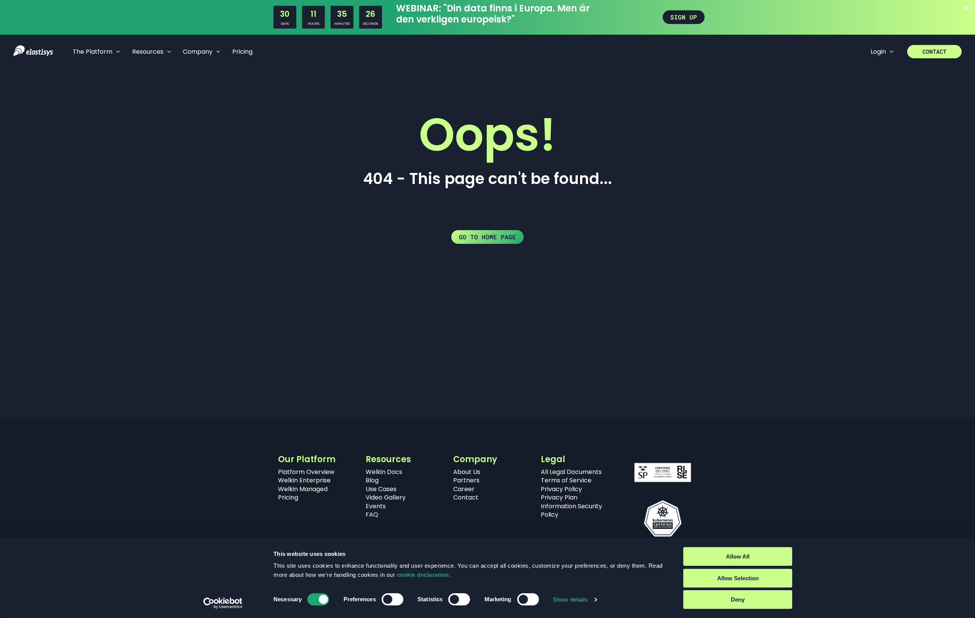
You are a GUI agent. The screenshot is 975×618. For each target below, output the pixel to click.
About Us (466, 472)
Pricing (288, 497)
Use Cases (381, 489)
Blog (372, 480)
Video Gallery (386, 497)
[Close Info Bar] (966, 9)
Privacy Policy (561, 489)
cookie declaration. (424, 575)
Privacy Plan (559, 497)
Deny (738, 599)
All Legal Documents (571, 472)
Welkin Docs (384, 472)
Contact (465, 497)
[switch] (392, 599)
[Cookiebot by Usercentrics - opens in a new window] (223, 603)
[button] (684, 17)
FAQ (372, 514)
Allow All (738, 556)
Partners (466, 480)
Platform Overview (306, 472)
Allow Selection (738, 578)
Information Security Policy (571, 510)
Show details (570, 599)
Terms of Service (566, 480)
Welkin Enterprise (304, 480)
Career (464, 489)
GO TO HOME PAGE (487, 237)
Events (376, 506)
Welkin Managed (303, 489)
